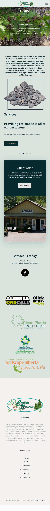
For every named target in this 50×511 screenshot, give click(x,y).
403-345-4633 (25, 261)
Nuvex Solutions (39, 500)
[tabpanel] (25, 115)
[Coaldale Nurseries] (26, 4)
